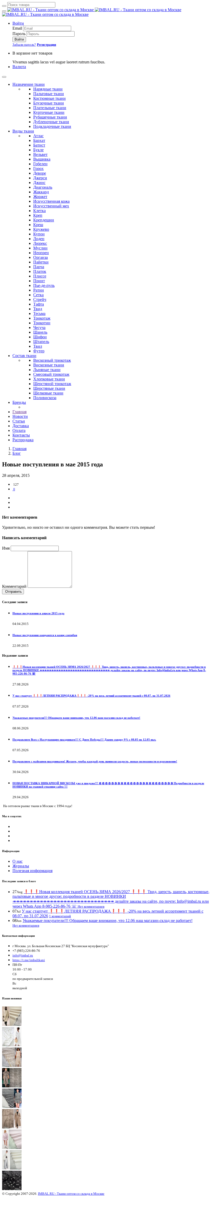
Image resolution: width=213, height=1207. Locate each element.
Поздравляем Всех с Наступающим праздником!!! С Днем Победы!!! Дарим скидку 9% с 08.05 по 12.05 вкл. (84, 739)
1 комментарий (60, 916)
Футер (38, 351)
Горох (38, 168)
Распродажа (23, 440)
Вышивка (41, 159)
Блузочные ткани (48, 103)
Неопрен (41, 252)
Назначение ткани (28, 84)
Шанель (40, 332)
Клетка (39, 210)
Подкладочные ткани (52, 126)
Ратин (38, 290)
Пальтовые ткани (48, 93)
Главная (19, 412)
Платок (39, 271)
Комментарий (14, 586)
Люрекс (40, 243)
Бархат (39, 140)
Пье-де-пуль (44, 285)
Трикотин (41, 323)
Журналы (20, 866)
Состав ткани (24, 355)
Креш (38, 224)
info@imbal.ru (22, 955)
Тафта (38, 304)
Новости (20, 416)
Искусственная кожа (51, 201)
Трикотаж (41, 318)
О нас (17, 861)
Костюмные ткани (49, 98)
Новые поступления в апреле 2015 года (38, 613)
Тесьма (39, 313)
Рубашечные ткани (50, 117)
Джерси (40, 178)
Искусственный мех (51, 206)
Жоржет (40, 196)
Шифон (40, 337)
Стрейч (39, 299)
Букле (38, 150)
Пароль (18, 33)
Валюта (19, 66)
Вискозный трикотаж (52, 360)
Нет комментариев (91, 906)
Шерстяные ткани (49, 388)
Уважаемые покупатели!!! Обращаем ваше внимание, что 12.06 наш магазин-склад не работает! (76, 717)
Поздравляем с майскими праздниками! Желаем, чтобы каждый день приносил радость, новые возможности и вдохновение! (94, 761)
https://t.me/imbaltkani (28, 960)
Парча (38, 267)
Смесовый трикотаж (51, 374)
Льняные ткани (47, 369)
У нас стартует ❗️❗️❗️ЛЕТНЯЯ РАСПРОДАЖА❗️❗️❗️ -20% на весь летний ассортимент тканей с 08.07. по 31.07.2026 (91, 695)
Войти (18, 23)
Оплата (18, 430)
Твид (37, 309)
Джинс (39, 182)
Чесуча (39, 327)
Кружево (41, 229)
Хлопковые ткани (49, 379)
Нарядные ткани (48, 89)
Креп (37, 215)
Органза (40, 257)
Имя (6, 548)
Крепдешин (43, 220)
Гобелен (40, 164)
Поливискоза (44, 397)
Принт (39, 281)
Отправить (13, 591)
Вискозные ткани (48, 365)
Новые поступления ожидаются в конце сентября (44, 635)
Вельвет (40, 154)
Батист (39, 145)
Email (17, 28)
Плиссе (39, 276)
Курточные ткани (48, 112)
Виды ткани (23, 131)
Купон (39, 234)
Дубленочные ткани (51, 122)
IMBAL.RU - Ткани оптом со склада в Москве (71, 1194)
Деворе (39, 173)
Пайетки (41, 262)
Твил (37, 346)
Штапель (41, 341)
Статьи (18, 421)
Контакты (21, 435)
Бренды (19, 402)
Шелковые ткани (48, 393)
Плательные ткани (49, 107)
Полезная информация (32, 870)
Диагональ (42, 187)
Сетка (38, 295)
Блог (16, 453)
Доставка (20, 426)
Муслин (40, 248)
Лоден (38, 238)
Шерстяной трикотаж (52, 383)
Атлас (38, 136)
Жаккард (41, 192)
